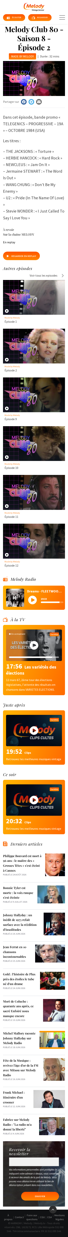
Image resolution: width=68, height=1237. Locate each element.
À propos (8, 1217)
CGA (49, 1217)
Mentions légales (59, 1217)
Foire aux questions (32, 1217)
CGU (42, 1217)
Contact (19, 1217)
